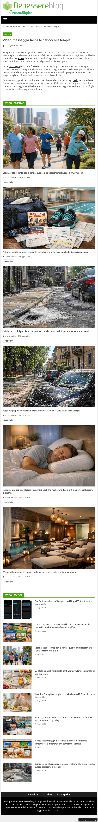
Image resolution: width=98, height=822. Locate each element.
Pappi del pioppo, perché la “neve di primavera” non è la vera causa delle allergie (41, 410)
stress (21, 58)
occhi (75, 80)
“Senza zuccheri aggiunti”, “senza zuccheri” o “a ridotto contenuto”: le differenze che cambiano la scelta (61, 742)
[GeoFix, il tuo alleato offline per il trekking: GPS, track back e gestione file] (17, 609)
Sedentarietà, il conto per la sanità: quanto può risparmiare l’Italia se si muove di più (43, 172)
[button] (94, 19)
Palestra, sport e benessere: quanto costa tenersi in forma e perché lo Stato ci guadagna (45, 252)
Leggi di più (8, 182)
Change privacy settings (87, 820)
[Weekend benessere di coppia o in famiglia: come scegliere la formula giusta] (49, 538)
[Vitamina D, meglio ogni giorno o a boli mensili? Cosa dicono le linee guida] (17, 702)
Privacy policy (63, 794)
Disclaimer (47, 794)
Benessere (7, 34)
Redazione (33, 794)
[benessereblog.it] (33, 7)
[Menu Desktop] (5, 19)
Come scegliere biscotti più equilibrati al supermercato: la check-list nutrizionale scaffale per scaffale (62, 626)
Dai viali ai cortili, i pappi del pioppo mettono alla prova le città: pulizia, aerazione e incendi (46, 331)
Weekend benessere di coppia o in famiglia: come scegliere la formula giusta (39, 572)
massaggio (14, 66)
